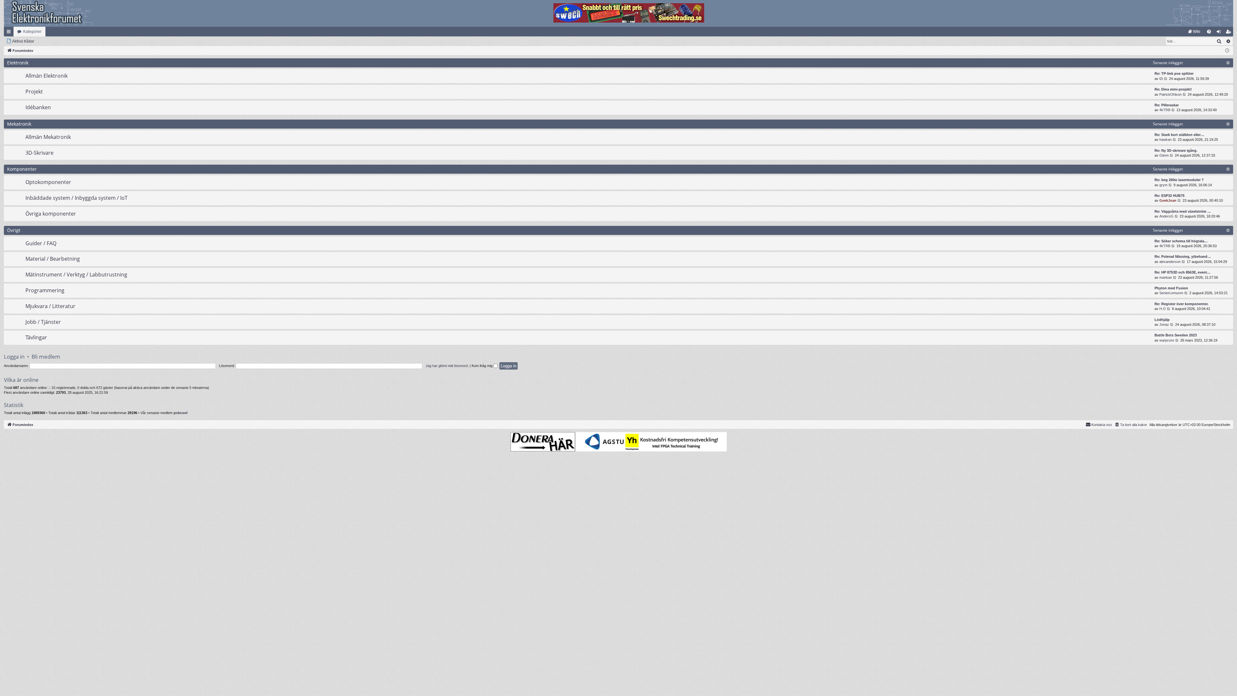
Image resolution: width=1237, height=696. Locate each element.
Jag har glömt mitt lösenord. (447, 366)
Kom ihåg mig (483, 366)
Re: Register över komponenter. (1181, 304)
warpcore (1166, 340)
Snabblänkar (10, 32)
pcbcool (180, 413)
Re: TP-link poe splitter (1174, 73)
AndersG (1166, 216)
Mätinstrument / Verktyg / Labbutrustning (76, 274)
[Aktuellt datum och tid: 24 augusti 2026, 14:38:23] (1227, 50)
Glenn (1164, 155)
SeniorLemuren (1171, 293)
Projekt (34, 91)
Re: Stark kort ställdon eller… (1179, 135)
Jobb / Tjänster (43, 321)
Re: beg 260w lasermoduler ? (1179, 180)
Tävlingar (36, 337)
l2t (1161, 79)
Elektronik (17, 63)
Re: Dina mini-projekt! (1173, 89)
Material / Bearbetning (52, 258)
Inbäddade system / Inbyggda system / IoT (76, 197)
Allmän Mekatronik (48, 136)
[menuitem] (1194, 31)
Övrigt (13, 230)
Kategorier (32, 31)
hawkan (1165, 139)
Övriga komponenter (50, 213)
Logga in (14, 356)
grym (1163, 185)
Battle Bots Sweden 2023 (1176, 335)
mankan (1165, 277)
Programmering (44, 290)
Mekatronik (19, 124)
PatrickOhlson (1170, 94)
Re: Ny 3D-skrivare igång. (1176, 150)
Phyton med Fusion (1171, 288)
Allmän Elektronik (46, 75)
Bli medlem (46, 356)
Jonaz (1164, 324)
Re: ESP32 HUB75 (1169, 196)
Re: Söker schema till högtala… (1181, 241)
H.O (1162, 309)
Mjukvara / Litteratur (50, 306)
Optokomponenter (48, 182)
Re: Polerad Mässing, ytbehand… (1183, 256)
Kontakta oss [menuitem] (1101, 425)
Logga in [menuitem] (1219, 32)
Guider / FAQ (40, 243)
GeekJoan (1167, 200)
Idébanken (38, 107)
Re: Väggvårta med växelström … (1183, 211)
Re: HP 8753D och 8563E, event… (1183, 272)
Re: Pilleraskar (1167, 105)
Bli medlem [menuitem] (1229, 32)
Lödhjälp (1162, 320)
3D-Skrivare (39, 152)
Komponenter (22, 169)
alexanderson (1170, 262)
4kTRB (1164, 110)
